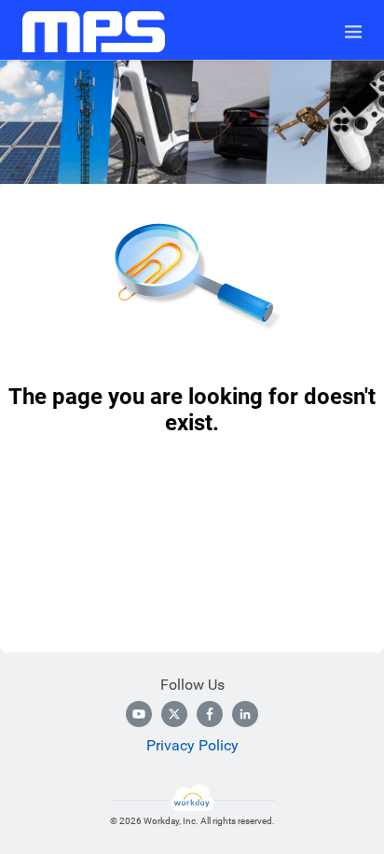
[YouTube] (139, 714)
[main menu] (353, 32)
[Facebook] (210, 714)
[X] (174, 714)
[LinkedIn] (245, 714)
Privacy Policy (192, 745)
